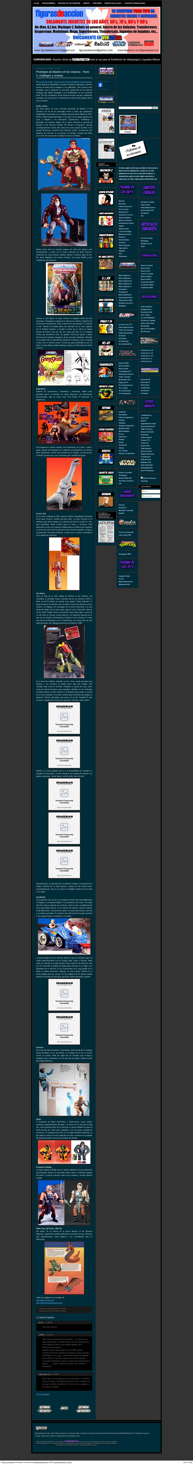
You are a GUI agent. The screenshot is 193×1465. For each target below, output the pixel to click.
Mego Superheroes (126, 581)
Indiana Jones (124, 229)
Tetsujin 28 (123, 445)
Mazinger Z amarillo (126, 510)
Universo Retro (146, 451)
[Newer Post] (44, 1409)
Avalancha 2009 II (147, 282)
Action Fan (145, 443)
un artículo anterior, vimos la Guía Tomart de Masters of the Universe (65, 82)
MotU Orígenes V (125, 286)
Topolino (122, 251)
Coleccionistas (146, 437)
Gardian (122, 420)
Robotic (121, 439)
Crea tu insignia (103, 89)
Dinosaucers (123, 212)
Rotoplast (122, 306)
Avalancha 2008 (147, 287)
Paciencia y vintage (148, 320)
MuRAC (144, 421)
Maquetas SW (146, 462)
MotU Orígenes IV (125, 284)
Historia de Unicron (126, 374)
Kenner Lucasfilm (125, 472)
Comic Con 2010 (147, 274)
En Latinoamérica (125, 344)
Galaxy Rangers (125, 218)
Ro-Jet (121, 434)
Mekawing (144, 241)
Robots (86, 3)
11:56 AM (49, 1335)
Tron (120, 253)
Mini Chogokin (124, 431)
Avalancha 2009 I (147, 285)
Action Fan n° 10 (147, 356)
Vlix (120, 483)
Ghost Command (125, 220)
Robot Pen (122, 437)
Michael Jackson (125, 234)
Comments (148, 496)
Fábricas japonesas (126, 417)
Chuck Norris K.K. (125, 206)
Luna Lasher (145, 205)
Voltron (121, 448)
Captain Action (124, 576)
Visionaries (123, 256)
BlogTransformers (147, 454)
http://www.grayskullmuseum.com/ (49, 1303)
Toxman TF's (145, 440)
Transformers (48, 3)
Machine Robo (124, 428)
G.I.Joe (36, 3)
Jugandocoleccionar (148, 423)
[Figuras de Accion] (100, 86)
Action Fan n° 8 (146, 361)
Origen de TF (123, 382)
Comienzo (144, 393)
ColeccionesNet (147, 465)
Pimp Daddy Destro (126, 327)
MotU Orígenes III (125, 281)
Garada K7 (123, 508)
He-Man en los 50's (126, 303)
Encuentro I (145, 390)
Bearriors (122, 204)
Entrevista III (145, 379)
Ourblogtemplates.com (41, 1462)
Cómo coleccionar (147, 323)
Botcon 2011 (145, 268)
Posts (146, 491)
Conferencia (145, 388)
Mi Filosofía (145, 326)
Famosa (122, 505)
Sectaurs (122, 242)
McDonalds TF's (125, 379)
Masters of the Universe (69, 3)
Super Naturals (124, 245)
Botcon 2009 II (124, 366)
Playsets (122, 237)
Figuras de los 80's (113, 3)
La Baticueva (146, 457)
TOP (190, 1462)
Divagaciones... (146, 309)
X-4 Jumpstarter (125, 393)
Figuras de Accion (104, 81)
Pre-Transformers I (126, 385)
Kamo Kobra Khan (125, 297)
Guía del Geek (146, 459)
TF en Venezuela (125, 391)
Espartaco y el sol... (126, 215)
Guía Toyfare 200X (125, 300)
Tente (143, 246)
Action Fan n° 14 (147, 353)
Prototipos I (123, 289)
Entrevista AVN (146, 312)
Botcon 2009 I (124, 363)
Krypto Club (145, 446)
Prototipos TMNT (125, 554)
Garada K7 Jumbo (147, 202)
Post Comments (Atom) (52, 1416)
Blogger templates (8, 1462)
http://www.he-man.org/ (45, 1300)
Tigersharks (123, 248)
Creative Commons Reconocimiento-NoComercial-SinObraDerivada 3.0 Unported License (115, 1433)
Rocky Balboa (124, 240)
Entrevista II (145, 382)
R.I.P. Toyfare (145, 315)
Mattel (64, 1311)
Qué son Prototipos (148, 329)
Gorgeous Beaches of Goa (62, 1462)
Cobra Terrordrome (126, 330)
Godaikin (122, 423)
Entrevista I (145, 385)
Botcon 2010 (123, 368)
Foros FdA (144, 418)
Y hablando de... (146, 415)
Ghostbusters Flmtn (126, 223)
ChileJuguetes (146, 448)
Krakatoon (145, 434)
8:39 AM (63, 1308)
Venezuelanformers (148, 426)
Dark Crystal (123, 209)
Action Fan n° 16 (147, 350)
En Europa (122, 338)
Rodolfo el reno (146, 243)
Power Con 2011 (147, 265)
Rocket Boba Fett (125, 478)
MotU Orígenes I (125, 275)
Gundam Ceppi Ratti (126, 426)
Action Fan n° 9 (146, 358)
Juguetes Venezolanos (134, 3)
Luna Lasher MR (125, 535)
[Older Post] (83, 1409)
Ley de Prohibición (148, 318)
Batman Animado (147, 432)
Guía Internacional (125, 333)
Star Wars (97, 3)
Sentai (121, 442)
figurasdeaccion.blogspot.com (68, 1436)
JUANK (41, 1335)
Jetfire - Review (124, 377)
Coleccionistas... (147, 306)
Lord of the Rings (125, 231)
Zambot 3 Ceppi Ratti (126, 453)
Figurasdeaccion (44, 1374)
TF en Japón (123, 388)
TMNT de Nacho (147, 429)
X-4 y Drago (123, 451)
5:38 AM (55, 1374)
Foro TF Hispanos (147, 470)
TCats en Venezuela (126, 532)
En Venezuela (124, 341)
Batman (122, 201)
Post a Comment (42, 1394)
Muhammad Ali (124, 584)
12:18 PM (48, 1323)
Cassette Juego (147, 238)
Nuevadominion (146, 468)
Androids (122, 412)
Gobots (121, 226)
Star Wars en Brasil (126, 481)
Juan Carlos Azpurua (58, 1433)
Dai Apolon (123, 414)
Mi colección (145, 331)
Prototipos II (123, 292)
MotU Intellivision (125, 295)
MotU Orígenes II (125, 278)
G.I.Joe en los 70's (125, 324)
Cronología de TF (125, 371)
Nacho (40, 1323)
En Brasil (122, 336)
